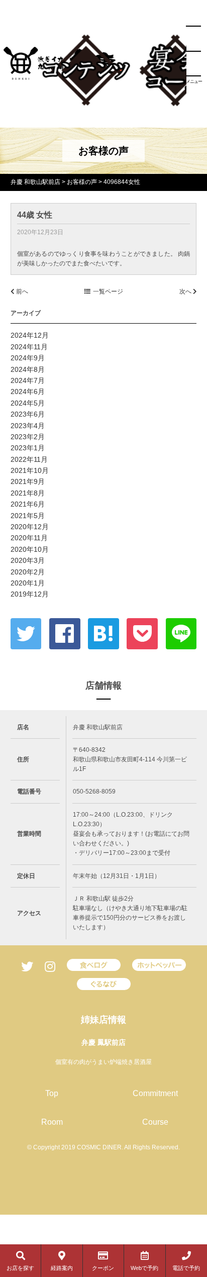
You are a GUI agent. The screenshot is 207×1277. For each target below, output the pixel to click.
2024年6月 (28, 391)
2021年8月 (28, 493)
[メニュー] (193, 51)
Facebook (64, 633)
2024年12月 (30, 335)
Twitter (26, 633)
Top (51, 1093)
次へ (186, 291)
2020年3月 (28, 560)
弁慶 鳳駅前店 (103, 1042)
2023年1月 (28, 448)
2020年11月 (29, 538)
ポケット (142, 633)
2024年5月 (28, 403)
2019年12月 (30, 594)
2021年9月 (28, 481)
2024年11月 (29, 347)
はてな (103, 633)
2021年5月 (28, 516)
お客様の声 (82, 181)
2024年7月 (28, 380)
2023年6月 (28, 414)
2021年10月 (30, 470)
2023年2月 (28, 437)
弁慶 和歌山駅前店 (35, 181)
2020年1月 (28, 583)
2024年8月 (28, 369)
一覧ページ (108, 291)
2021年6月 (28, 504)
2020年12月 (30, 527)
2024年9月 (28, 358)
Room (52, 1122)
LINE (181, 633)
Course (155, 1122)
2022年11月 (29, 459)
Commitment (155, 1093)
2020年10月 (30, 549)
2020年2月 (28, 572)
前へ (21, 291)
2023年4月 (28, 426)
